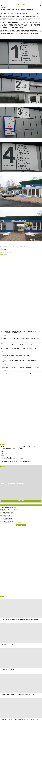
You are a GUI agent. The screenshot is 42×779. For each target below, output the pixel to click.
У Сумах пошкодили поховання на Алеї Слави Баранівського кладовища (19, 452)
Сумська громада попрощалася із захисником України (15, 355)
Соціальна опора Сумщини (12, 483)
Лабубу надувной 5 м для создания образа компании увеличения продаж (21, 619)
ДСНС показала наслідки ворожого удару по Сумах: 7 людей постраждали (20, 344)
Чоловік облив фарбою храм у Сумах (12, 458)
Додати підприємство (21, 525)
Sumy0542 (4, 249)
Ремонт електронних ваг (8, 669)
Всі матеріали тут (21, 500)
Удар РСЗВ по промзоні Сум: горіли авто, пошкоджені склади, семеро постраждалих (19, 349)
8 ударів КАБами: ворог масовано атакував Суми (15, 461)
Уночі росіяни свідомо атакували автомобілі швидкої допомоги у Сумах (20, 338)
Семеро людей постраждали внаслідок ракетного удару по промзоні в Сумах (19, 361)
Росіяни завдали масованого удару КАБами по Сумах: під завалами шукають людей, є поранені (18, 447)
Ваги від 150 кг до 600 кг (8, 644)
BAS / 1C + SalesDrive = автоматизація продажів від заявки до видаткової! (21, 719)
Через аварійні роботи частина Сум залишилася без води (16, 373)
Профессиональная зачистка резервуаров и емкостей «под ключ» (19, 694)
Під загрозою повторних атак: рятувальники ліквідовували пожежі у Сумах (21, 367)
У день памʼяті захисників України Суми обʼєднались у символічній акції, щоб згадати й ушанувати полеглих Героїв (20, 332)
